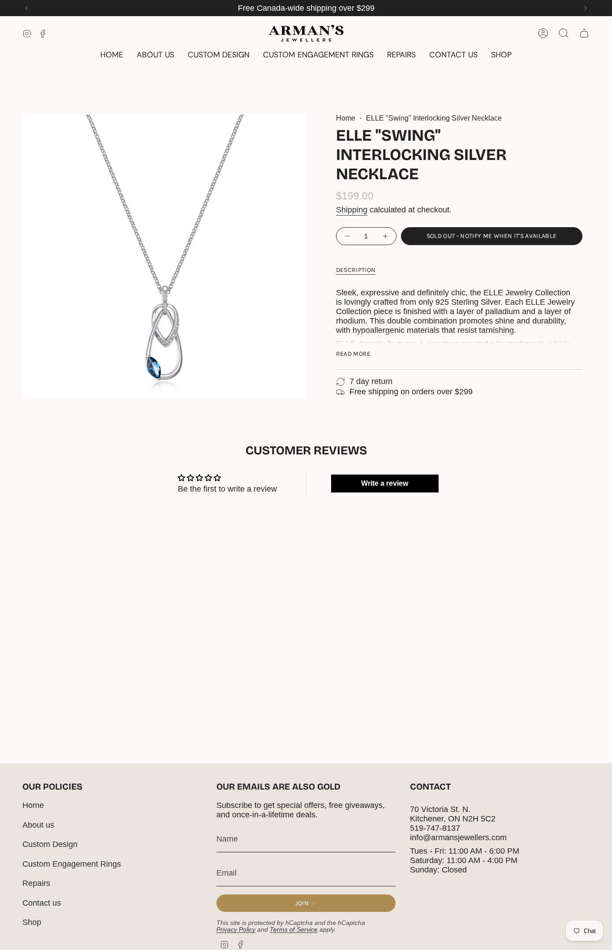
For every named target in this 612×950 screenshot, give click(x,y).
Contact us (41, 902)
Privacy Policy (235, 929)
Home (345, 118)
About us (38, 824)
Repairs (36, 883)
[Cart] (584, 33)
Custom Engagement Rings (71, 863)
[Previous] (26, 8)
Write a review (384, 483)
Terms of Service (294, 929)
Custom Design (50, 844)
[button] (501, 55)
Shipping (351, 209)
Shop (31, 922)
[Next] (586, 8)
